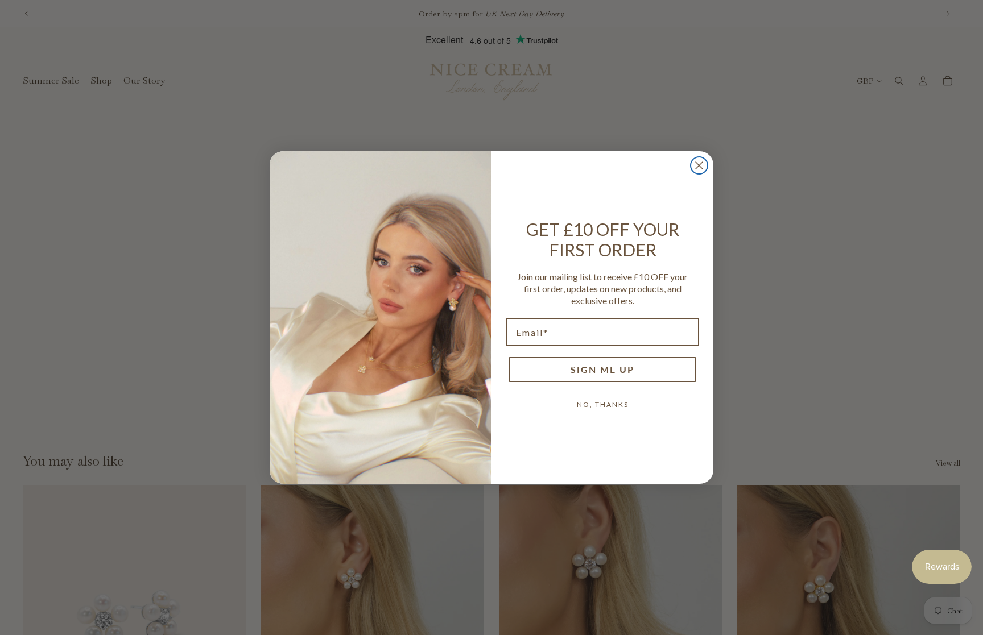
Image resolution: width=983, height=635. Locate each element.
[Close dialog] (699, 165)
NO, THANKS (603, 404)
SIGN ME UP (602, 369)
